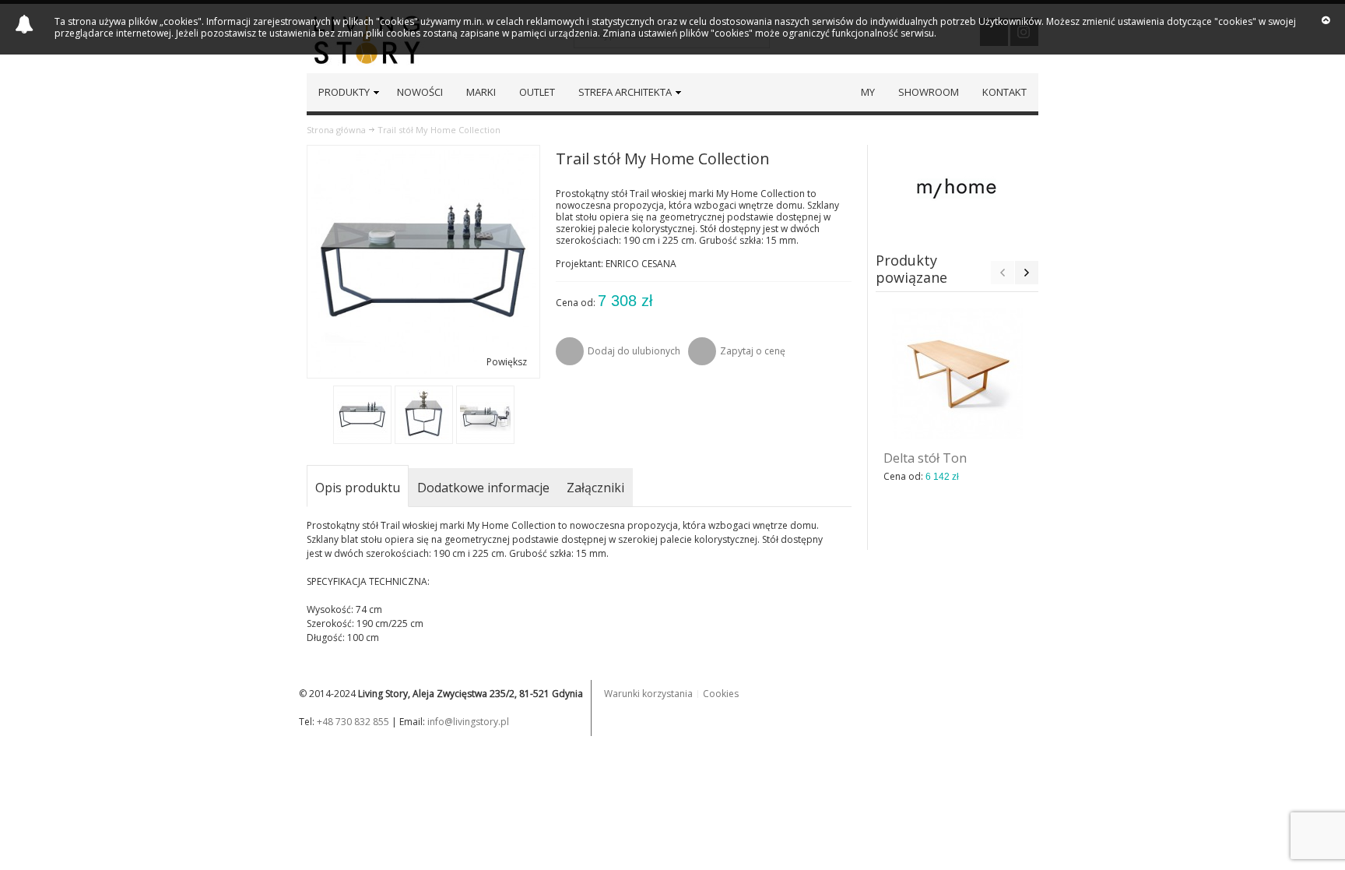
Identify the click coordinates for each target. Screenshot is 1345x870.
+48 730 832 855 (353, 721)
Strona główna (336, 130)
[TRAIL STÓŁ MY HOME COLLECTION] (362, 415)
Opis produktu (357, 487)
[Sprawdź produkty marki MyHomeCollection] (957, 188)
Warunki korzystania (648, 693)
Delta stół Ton (925, 458)
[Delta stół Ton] (957, 373)
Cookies (721, 693)
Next (1026, 272)
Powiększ (506, 361)
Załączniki (595, 487)
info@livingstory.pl (468, 721)
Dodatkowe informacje (483, 487)
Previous (1002, 272)
